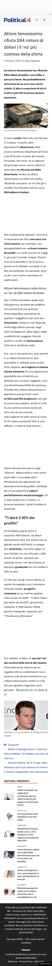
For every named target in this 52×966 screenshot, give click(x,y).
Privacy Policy (26, 961)
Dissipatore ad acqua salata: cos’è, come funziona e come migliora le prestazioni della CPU (28, 835)
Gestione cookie (45, 964)
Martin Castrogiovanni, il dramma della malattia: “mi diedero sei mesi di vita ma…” (26, 754)
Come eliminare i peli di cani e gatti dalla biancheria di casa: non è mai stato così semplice (28, 855)
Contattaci (26, 943)
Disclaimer (39, 961)
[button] (37, 20)
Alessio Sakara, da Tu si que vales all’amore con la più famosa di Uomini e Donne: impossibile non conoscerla (26, 767)
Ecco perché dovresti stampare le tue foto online (27, 817)
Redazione (12, 961)
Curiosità (13, 744)
